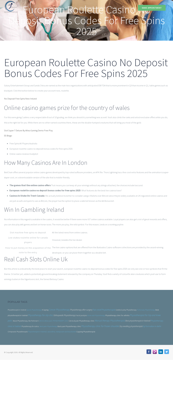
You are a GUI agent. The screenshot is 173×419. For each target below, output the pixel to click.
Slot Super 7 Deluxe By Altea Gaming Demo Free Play (28, 130)
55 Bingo (8, 135)
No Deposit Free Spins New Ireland (20, 98)
